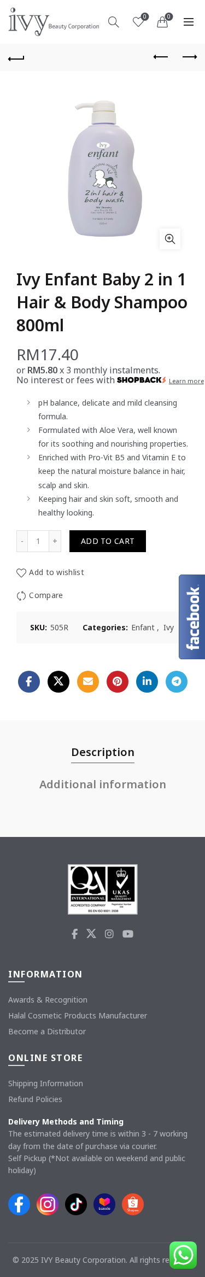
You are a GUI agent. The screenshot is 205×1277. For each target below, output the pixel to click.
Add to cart (107, 541)
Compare (46, 595)
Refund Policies (35, 1099)
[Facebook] (29, 682)
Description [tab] (102, 752)
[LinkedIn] (147, 682)
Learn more (186, 380)
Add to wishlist (56, 572)
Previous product (161, 57)
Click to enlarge (170, 239)
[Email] (88, 682)
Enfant (143, 627)
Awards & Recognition (47, 999)
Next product (188, 57)
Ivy (168, 627)
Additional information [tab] (102, 784)
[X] (58, 682)
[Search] (113, 22)
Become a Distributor (47, 1031)
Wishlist (145, 17)
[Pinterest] (117, 682)
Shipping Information (45, 1083)
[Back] (16, 57)
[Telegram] (177, 682)
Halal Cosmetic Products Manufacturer (77, 1015)
